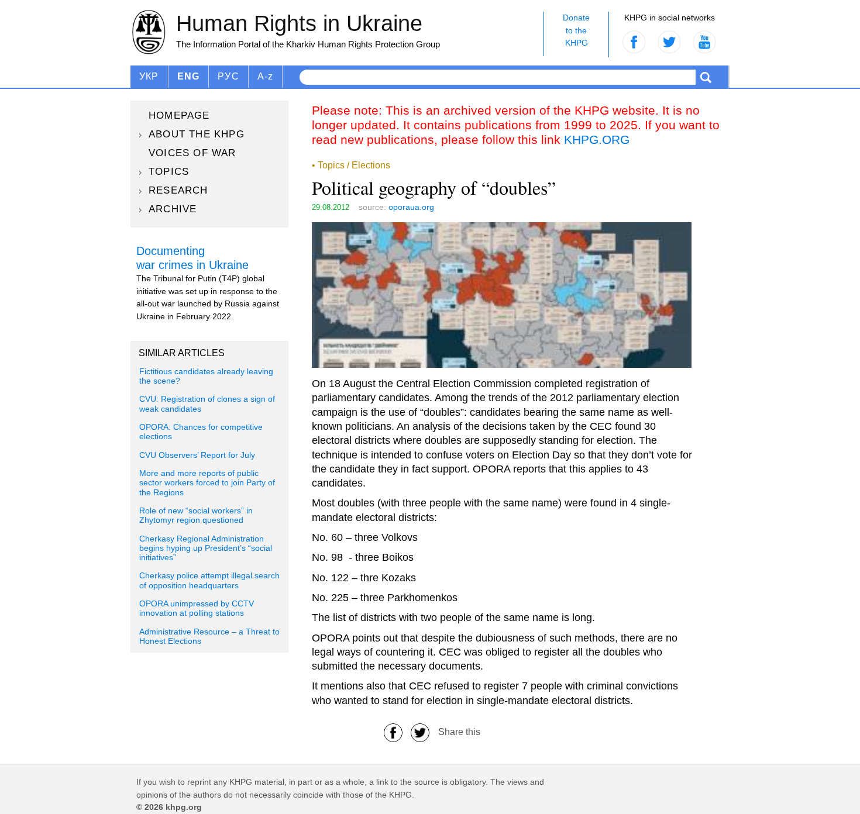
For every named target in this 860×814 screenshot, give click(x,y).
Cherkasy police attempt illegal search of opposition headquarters (209, 580)
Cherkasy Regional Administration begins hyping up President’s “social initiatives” (205, 548)
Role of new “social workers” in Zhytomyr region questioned (196, 515)
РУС (228, 76)
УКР (149, 76)
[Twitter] (420, 732)
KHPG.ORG (596, 139)
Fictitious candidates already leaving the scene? (206, 376)
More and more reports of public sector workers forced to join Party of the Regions (207, 483)
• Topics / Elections (351, 165)
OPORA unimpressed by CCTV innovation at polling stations (196, 608)
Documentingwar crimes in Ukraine (192, 257)
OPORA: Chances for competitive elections (201, 432)
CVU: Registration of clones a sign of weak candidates (207, 404)
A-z (265, 76)
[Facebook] (393, 732)
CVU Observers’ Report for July (197, 455)
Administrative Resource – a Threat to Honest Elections (209, 636)
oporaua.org (411, 207)
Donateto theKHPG (576, 30)
